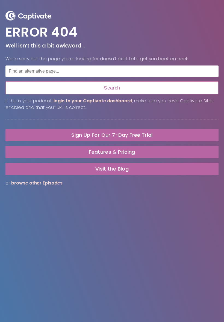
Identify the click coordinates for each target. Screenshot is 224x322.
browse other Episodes (37, 183)
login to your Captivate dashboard (93, 101)
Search (112, 88)
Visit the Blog (112, 168)
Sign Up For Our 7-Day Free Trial (112, 135)
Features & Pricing (112, 151)
